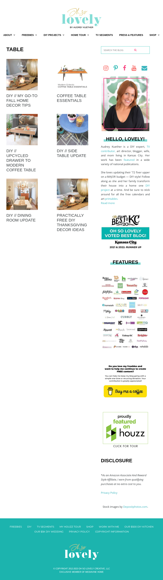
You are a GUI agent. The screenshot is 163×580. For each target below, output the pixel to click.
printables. (111, 199)
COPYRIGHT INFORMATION (112, 531)
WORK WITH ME (109, 526)
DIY (29, 526)
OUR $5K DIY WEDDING (49, 531)
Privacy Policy (109, 493)
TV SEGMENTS (104, 35)
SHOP (152, 35)
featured (130, 160)
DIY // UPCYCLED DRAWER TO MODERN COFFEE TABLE (21, 160)
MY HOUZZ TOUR (70, 526)
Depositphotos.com (135, 506)
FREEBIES (28, 35)
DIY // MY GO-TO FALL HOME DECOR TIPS (21, 100)
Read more (108, 203)
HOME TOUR (78, 35)
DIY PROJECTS (52, 35)
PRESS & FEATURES (131, 35)
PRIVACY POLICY (79, 531)
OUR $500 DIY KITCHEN (138, 526)
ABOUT (7, 35)
